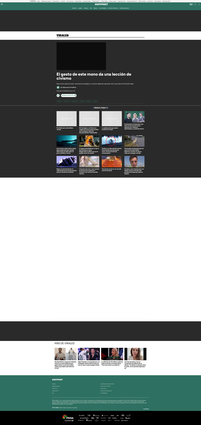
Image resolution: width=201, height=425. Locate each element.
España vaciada (112, 1)
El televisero (103, 8)
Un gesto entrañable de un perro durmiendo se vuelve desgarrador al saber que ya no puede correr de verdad (89, 151)
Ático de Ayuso (70, 1)
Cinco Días (103, 418)
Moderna (89, 420)
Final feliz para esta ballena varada (65, 128)
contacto (54, 388)
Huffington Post (84, 418)
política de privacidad (106, 390)
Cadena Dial (110, 418)
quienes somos (56, 386)
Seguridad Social (122, 1)
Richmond (81, 420)
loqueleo (117, 420)
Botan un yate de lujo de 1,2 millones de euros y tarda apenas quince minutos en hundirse (66, 170)
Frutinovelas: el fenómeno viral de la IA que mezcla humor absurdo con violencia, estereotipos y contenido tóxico (134, 126)
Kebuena (127, 418)
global (80, 8)
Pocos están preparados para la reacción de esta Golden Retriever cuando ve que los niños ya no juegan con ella (134, 151)
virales (86, 8)
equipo (54, 384)
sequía (95, 101)
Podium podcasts (97, 420)
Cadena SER (112, 416)
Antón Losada (104, 1)
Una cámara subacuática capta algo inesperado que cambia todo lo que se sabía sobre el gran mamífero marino (66, 151)
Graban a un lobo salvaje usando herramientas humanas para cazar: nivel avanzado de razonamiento (111, 151)
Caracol (128, 416)
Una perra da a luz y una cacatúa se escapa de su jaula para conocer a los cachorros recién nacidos (89, 171)
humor (82, 101)
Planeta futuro (121, 418)
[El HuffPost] (101, 4)
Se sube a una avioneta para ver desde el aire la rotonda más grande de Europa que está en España (134, 171)
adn (122, 416)
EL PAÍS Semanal (115, 418)
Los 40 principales (90, 416)
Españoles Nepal (87, 1)
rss (53, 393)
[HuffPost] (57, 379)
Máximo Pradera (142, 1)
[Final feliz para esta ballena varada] (67, 119)
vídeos (95, 8)
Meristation (124, 420)
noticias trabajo (113, 8)
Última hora (191, 4)
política (74, 8)
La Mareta (63, 1)
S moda (110, 420)
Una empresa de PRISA (68, 417)
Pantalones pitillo (166, 1)
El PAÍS (82, 416)
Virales (63, 35)
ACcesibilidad (103, 393)
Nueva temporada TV (132, 1)
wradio (98, 418)
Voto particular (55, 1)
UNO (93, 418)
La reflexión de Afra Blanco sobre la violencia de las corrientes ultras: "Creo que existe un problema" (112, 363)
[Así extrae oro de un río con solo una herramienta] (112, 162)
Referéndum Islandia (46, 1)
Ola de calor (150, 1)
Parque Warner (157, 1)
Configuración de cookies (107, 384)
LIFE (91, 8)
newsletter (55, 390)
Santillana (97, 416)
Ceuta (38, 1)
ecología (66, 101)
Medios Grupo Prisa (68, 421)
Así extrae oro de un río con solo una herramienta (111, 169)
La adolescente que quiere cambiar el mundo (110, 128)
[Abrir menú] (2, 4)
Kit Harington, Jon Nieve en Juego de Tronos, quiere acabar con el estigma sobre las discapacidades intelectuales (89, 130)
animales (74, 101)
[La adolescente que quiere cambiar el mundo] (112, 119)
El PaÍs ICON (104, 420)
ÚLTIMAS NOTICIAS (124, 8)
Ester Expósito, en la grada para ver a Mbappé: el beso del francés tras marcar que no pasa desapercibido (89, 363)
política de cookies (105, 386)
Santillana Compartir (106, 416)
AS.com (117, 416)
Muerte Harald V (96, 1)
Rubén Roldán (78, 1)
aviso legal (103, 388)
